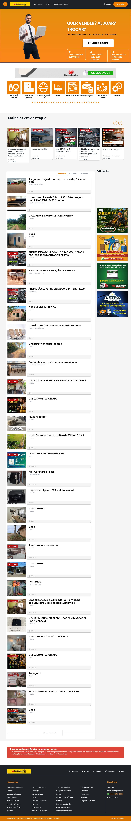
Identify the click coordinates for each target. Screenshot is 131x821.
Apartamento (37, 508)
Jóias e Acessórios (63, 787)
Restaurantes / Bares (64, 811)
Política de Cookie (117, 818)
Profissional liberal (63, 807)
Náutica (59, 801)
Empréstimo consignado (88, 149)
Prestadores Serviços (87, 156)
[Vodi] (20, 4)
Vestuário (84, 797)
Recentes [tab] (62, 173)
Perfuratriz (35, 581)
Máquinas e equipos (64, 791)
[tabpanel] (13, 90)
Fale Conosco (112, 797)
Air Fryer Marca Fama (41, 472)
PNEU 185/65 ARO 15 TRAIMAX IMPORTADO (39, 150)
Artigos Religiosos (14, 794)
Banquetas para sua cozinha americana (53, 362)
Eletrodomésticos (38, 787)
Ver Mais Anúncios (50, 733)
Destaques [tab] (84, 173)
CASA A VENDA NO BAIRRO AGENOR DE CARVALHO (57, 380)
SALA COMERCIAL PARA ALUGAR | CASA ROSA (54, 691)
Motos (58, 794)
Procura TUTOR (37, 417)
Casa (32, 234)
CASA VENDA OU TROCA (42, 307)
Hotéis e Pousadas (39, 801)
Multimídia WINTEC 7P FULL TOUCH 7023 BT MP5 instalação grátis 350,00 (65, 151)
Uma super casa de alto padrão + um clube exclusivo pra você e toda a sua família (54, 601)
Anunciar (120, 4)
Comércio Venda (13, 804)
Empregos (36, 791)
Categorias (38, 4)
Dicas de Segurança (115, 791)
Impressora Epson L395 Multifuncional (51, 490)
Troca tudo (85, 794)
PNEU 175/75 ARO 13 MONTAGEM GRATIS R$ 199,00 (57, 289)
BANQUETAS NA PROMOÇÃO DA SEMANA (52, 270)
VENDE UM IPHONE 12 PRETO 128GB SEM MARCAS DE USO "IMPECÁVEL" (57, 620)
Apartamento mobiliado (43, 545)
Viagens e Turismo (88, 801)
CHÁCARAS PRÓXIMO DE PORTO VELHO (51, 215)
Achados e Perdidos (15, 787)
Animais (10, 791)
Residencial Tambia (15, 149)
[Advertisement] (112, 189)
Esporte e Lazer (37, 794)
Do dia (47, 4)
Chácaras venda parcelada (45, 343)
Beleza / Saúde (13, 801)
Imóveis (11, 156)
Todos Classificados (60, 4)
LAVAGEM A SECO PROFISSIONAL (47, 453)
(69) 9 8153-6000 (116, 794)
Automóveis (36, 156)
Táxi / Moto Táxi (87, 787)
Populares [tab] (73, 173)
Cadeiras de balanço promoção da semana (55, 325)
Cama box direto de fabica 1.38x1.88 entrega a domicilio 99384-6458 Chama (56, 199)
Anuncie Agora (98, 43)
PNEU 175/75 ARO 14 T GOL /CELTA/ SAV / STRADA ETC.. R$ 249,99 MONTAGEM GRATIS (56, 254)
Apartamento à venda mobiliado (48, 636)
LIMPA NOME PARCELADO (43, 398)
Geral (34, 797)
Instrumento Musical (39, 811)
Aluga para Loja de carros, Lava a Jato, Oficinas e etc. (57, 181)
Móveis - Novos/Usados (65, 797)
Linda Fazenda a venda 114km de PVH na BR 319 (56, 435)
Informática (36, 807)
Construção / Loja (14, 807)
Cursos (10, 811)
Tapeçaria (35, 673)
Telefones (85, 791)
